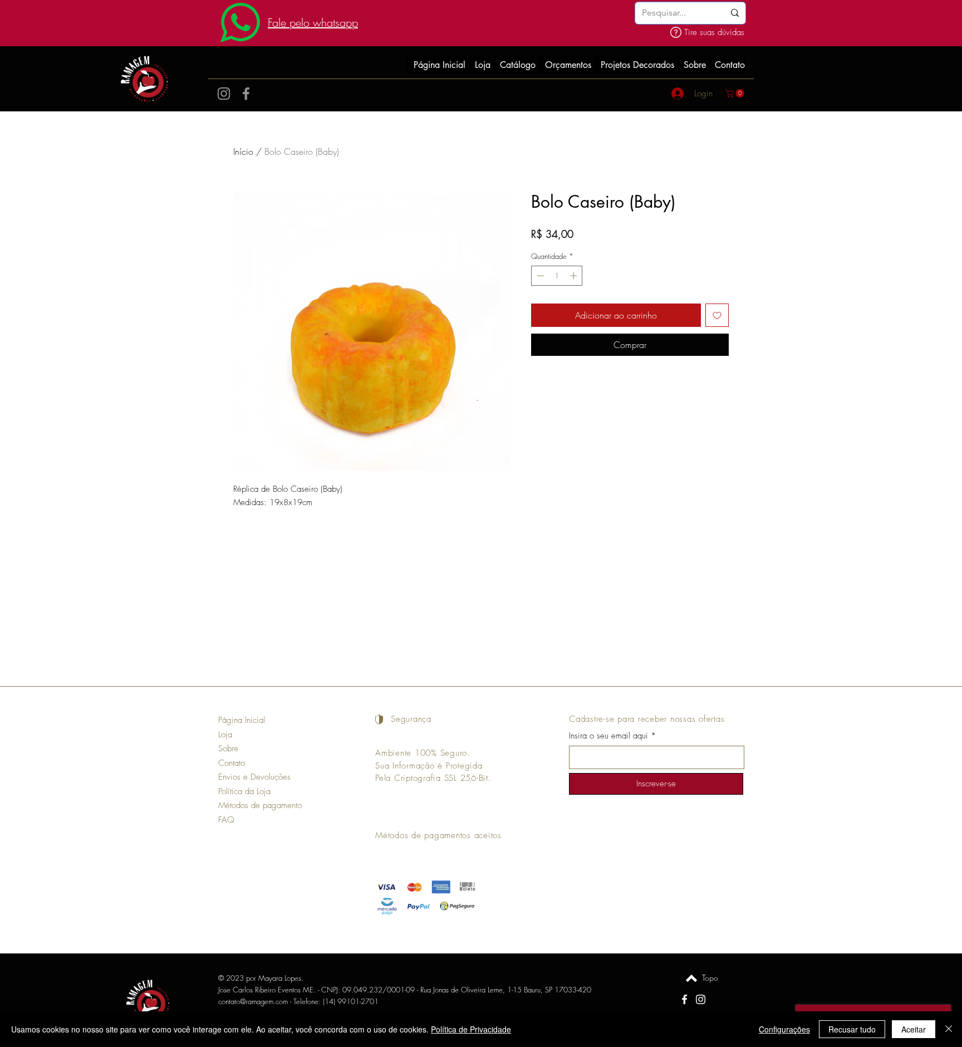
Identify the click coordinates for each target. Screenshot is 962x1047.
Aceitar (913, 1029)
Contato (231, 763)
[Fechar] (948, 1029)
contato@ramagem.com (253, 1001)
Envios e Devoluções (254, 776)
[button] (735, 93)
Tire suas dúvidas (714, 32)
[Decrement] (539, 275)
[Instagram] (223, 93)
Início (243, 151)
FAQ (226, 819)
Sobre (228, 748)
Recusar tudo (852, 1029)
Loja (225, 734)
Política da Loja (244, 791)
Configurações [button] (784, 1029)
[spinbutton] (557, 275)
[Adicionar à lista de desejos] (717, 315)
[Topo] (691, 978)
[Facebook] (246, 93)
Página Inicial (241, 720)
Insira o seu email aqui (608, 736)
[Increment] (574, 275)
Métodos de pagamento (260, 805)
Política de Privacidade (471, 1029)
